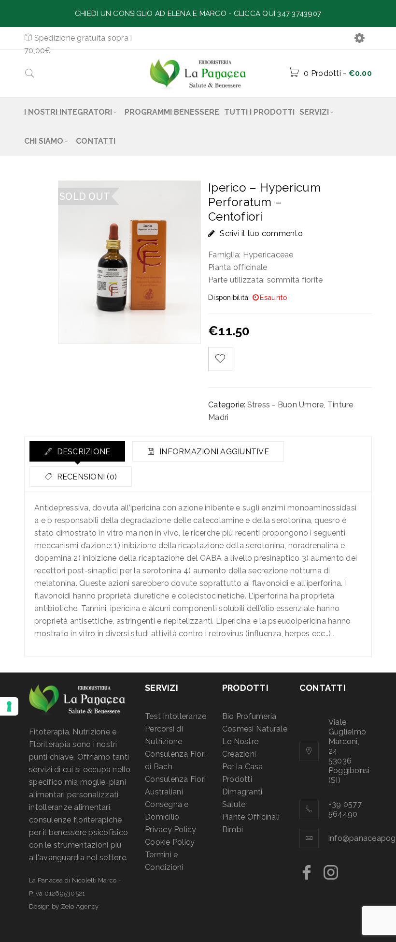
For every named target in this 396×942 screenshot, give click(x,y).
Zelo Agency (80, 906)
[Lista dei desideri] (220, 359)
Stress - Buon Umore (285, 404)
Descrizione (82, 451)
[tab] (77, 451)
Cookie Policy (170, 842)
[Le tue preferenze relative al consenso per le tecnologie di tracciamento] (9, 706)
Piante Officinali (251, 817)
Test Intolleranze (175, 716)
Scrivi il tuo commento (261, 233)
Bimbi (232, 829)
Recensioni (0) (86, 476)
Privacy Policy (171, 829)
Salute (234, 804)
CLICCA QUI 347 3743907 (278, 13)
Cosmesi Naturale (254, 728)
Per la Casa (242, 766)
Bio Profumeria (249, 716)
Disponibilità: (229, 297)
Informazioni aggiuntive (213, 451)
